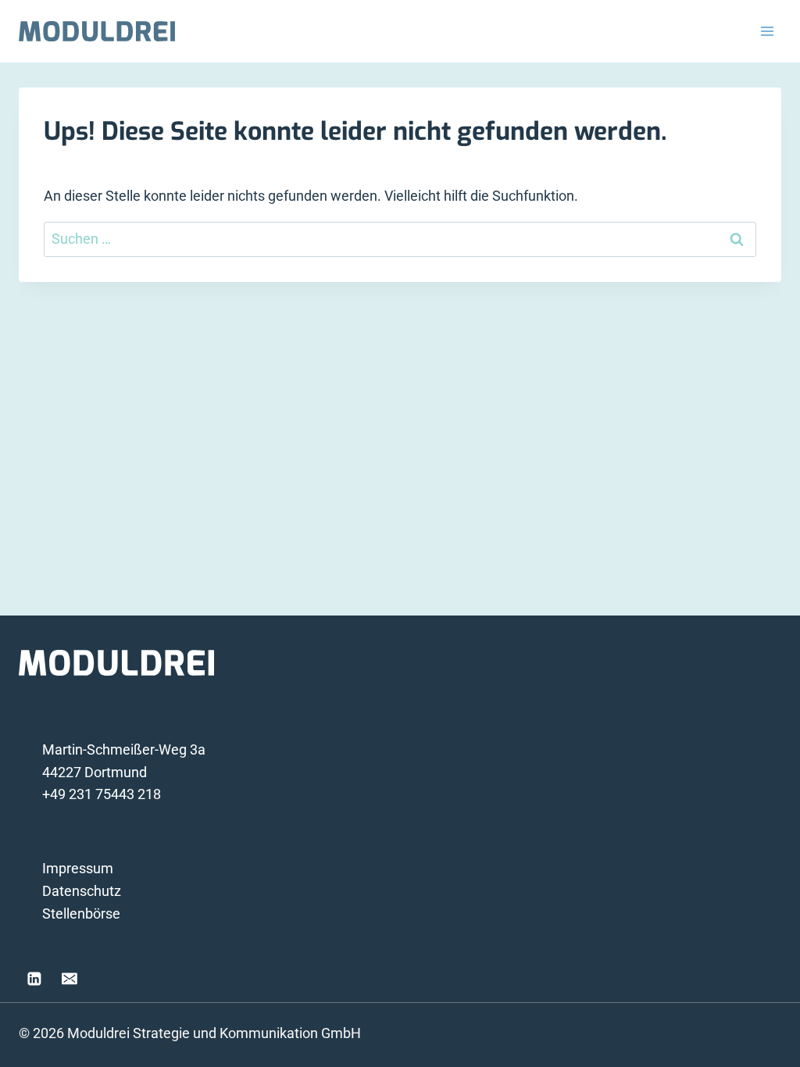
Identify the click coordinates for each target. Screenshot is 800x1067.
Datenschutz (81, 891)
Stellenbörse (81, 913)
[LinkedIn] (34, 978)
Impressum (77, 868)
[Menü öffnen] (766, 31)
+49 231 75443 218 (101, 794)
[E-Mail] (70, 978)
